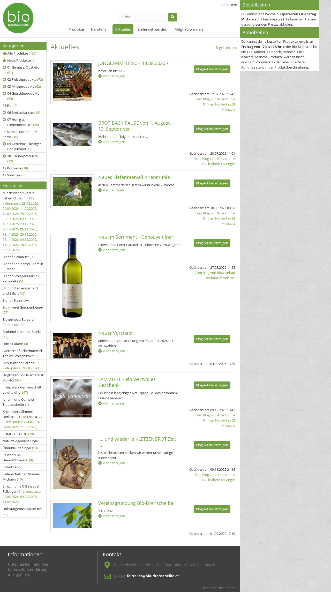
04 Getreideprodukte (23, 96)
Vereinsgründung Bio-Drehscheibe (135, 503)
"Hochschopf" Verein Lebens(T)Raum (21, 221)
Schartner (12, 467)
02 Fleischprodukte (25, 79)
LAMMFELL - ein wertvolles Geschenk (127, 382)
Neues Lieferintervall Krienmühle (134, 177)
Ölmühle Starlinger (20, 448)
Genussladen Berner (22, 365)
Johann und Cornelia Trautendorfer (18, 402)
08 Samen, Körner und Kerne (20, 134)
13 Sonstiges (14, 175)
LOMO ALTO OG (18, 434)
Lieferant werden (153, 29)
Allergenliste (19, 575)
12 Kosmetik (15, 168)
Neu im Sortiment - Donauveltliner (135, 237)
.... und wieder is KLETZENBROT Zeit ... (137, 442)
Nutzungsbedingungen (28, 564)
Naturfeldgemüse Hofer (21, 441)
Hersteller (99, 29)
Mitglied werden (189, 29)
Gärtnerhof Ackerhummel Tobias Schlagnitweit (22, 353)
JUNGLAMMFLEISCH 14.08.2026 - (133, 63)
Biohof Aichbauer (18, 256)
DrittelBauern (15, 343)
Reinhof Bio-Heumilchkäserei (18, 457)
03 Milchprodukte (24, 86)
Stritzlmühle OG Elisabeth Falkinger (22, 494)
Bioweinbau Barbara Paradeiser (18, 322)
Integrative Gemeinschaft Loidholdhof (22, 390)
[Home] (28, 18)
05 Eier (10, 105)
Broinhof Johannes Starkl (22, 334)
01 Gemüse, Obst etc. (23, 70)
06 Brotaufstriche (23, 112)
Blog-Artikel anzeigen (212, 69)
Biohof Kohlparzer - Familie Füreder (23, 266)
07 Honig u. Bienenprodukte (23, 122)
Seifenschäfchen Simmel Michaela (21, 477)
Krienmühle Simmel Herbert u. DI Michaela (22, 419)
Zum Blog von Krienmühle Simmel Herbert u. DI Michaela (215, 104)
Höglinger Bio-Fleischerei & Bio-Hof (23, 378)
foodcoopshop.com (219, 588)
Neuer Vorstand (115, 333)
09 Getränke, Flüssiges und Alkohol (24, 146)
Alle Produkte (21, 53)
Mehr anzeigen (113, 76)
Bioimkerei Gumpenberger (23, 310)
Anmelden (229, 4)
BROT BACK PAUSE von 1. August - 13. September (135, 126)
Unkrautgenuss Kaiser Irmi (23, 511)
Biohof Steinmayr (16, 300)
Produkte (76, 29)
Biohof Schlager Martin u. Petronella (22, 278)
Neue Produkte (21, 60)
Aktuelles (123, 29)
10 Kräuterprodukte (22, 158)
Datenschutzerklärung (27, 569)
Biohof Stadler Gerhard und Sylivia (20, 291)
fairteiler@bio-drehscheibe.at (153, 575)
